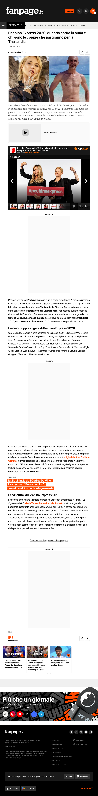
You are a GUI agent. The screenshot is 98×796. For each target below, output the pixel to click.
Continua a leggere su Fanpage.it (49, 540)
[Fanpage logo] (21, 11)
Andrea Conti (20, 52)
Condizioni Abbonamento (62, 756)
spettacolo (15, 25)
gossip (82, 26)
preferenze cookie (59, 765)
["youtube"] (20, 714)
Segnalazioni (57, 744)
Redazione (56, 761)
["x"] (27, 714)
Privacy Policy (57, 748)
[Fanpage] (14, 732)
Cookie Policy (57, 752)
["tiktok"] (5, 714)
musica (74, 26)
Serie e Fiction (54, 26)
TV (30, 26)
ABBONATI (70, 11)
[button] (87, 52)
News (10, 632)
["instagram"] (13, 714)
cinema (65, 26)
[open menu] (3, 25)
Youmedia (55, 740)
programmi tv (40, 26)
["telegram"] (41, 714)
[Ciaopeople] (87, 789)
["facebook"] (34, 714)
